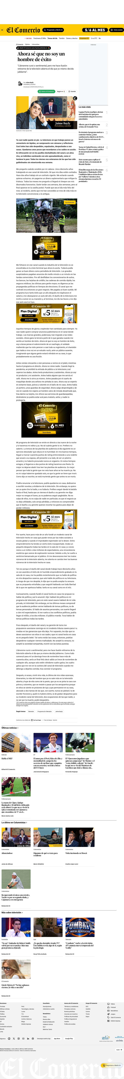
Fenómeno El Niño (40, 38)
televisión (31, 711)
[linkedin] (28, 1038)
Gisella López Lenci (71, 864)
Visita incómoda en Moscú (76, 853)
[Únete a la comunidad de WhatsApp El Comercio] (46, 91)
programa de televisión (45, 711)
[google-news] (33, 1038)
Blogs (23, 1021)
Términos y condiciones (71, 1006)
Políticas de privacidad (71, 1016)
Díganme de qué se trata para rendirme (46, 854)
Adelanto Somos (48, 1024)
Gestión (88, 1009)
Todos (45, 1017)
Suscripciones (47, 1006)
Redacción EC (6, 906)
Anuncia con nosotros (71, 1014)
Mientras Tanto (47, 1029)
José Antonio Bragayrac (41, 771)
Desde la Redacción (49, 1022)
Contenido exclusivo (6, 1026)
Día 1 (44, 1027)
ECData (2, 1011)
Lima (1, 1031)
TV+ (22, 1014)
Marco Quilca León (8, 816)
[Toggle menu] (2, 30)
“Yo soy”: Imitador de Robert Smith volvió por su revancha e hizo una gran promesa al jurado (16, 945)
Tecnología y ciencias (27, 1009)
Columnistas (5, 849)
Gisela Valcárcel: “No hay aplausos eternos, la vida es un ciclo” (15, 986)
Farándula (5, 939)
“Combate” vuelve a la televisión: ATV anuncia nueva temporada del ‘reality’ (79, 945)
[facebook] (9, 1038)
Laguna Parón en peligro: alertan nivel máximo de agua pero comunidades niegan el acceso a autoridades (91, 115)
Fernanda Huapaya (71, 771)
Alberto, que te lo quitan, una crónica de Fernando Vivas (89, 125)
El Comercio (5, 981)
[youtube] (23, 1038)
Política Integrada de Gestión (70, 1020)
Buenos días (46, 1019)
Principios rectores (69, 1009)
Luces (23, 1011)
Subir (118, 1050)
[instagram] (18, 1038)
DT (34, 755)
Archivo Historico (26, 1019)
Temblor (62, 38)
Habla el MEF (7, 758)
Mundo (2, 1029)
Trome (88, 1014)
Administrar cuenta (48, 1009)
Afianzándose (7, 853)
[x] (14, 1038)
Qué (35, 939)
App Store (57, 1038)
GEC (87, 1006)
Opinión (2, 1019)
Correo (88, 1011)
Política (2, 1014)
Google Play (69, 1038)
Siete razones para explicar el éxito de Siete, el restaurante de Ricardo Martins (90, 161)
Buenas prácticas (69, 1011)
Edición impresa (26, 1024)
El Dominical (25, 1016)
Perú (22, 1006)
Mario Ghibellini (39, 864)
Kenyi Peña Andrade (40, 954)
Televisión (68, 939)
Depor (87, 1016)
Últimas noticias (5, 1009)
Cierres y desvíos (72, 38)
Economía (3, 1016)
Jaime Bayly (29, 82)
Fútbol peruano (70, 755)
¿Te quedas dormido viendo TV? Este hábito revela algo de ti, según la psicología (48, 945)
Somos (2, 1024)
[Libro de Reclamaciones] (119, 1038)
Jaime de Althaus (7, 864)
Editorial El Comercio (8, 769)
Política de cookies (69, 1024)
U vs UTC (94, 38)
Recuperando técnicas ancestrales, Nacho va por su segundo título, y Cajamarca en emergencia (16, 897)
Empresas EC (84, 38)
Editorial (4, 755)
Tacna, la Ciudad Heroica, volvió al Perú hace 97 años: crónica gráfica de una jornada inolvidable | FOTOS (91, 150)
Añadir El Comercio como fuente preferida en (33, 48)
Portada (2, 1006)
